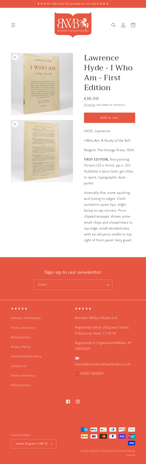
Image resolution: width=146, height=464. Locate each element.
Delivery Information (26, 318)
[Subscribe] (107, 285)
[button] (13, 25)
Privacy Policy (21, 347)
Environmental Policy (26, 356)
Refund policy (21, 337)
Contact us (18, 366)
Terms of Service (23, 328)
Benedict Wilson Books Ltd (105, 451)
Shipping (89, 104)
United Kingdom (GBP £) (32, 443)
